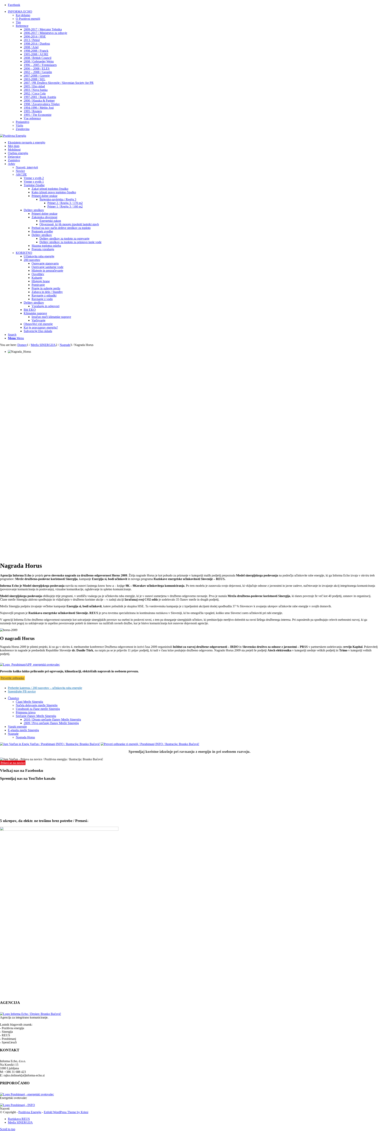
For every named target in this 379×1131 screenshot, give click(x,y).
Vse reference (32, 118)
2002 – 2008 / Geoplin (38, 72)
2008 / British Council (37, 58)
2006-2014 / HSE (35, 36)
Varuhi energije (17, 726)
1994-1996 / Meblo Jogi (39, 107)
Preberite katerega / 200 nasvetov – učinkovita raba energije (45, 688)
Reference (22, 25)
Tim (18, 22)
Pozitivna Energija (29, 1112)
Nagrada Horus (25, 737)
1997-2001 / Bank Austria (40, 97)
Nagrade (13, 733)
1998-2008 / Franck (36, 50)
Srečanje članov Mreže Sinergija (36, 716)
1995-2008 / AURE (36, 54)
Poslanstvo (22, 122)
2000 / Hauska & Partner (39, 100)
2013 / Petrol (32, 40)
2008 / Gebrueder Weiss (39, 61)
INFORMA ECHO (20, 11)
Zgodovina (22, 129)
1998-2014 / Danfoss (37, 43)
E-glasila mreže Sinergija (23, 730)
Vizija (19, 125)
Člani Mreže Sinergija (29, 701)
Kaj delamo (23, 15)
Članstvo (13, 698)
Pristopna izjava (26, 712)
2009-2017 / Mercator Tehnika (43, 29)
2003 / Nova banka (36, 90)
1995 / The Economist (37, 114)
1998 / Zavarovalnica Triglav (42, 104)
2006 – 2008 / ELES (37, 68)
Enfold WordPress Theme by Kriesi (66, 1112)
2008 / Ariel (31, 47)
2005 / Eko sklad (34, 86)
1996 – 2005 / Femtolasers (40, 65)
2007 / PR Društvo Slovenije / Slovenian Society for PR (59, 82)
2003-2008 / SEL (34, 79)
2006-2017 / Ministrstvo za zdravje (45, 33)
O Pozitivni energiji (28, 18)
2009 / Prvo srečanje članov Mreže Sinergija (51, 723)
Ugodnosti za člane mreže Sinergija (38, 709)
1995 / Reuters (33, 111)
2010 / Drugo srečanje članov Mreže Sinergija (52, 719)
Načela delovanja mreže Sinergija (36, 705)
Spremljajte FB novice (22, 691)
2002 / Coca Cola (35, 93)
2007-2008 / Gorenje (37, 75)
